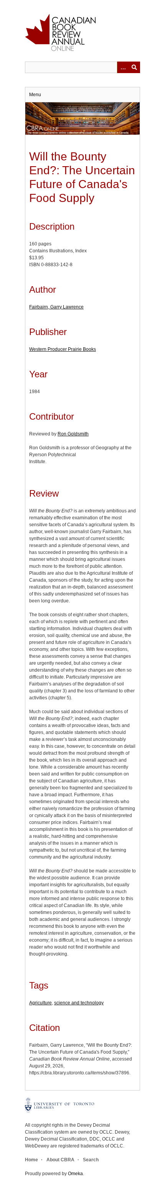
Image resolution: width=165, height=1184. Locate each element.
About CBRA (60, 1159)
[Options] (123, 67)
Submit (134, 67)
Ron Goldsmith (73, 434)
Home (31, 1159)
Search (91, 1159)
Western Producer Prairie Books (62, 349)
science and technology (79, 1003)
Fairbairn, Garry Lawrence (56, 307)
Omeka (75, 1173)
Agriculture (40, 1003)
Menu (35, 94)
